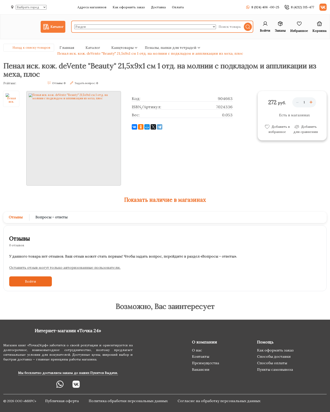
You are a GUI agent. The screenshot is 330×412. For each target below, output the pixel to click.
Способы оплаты (272, 363)
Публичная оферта (62, 401)
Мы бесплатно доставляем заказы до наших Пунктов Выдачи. (68, 373)
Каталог (93, 47)
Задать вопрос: (86, 83)
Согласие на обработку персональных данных (219, 401)
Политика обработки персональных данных (129, 401)
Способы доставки (274, 356)
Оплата (178, 7)
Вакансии (200, 369)
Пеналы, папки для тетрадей (170, 47)
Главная (66, 47)
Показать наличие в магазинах (165, 199)
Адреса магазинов (91, 7)
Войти (30, 281)
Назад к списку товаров (31, 48)
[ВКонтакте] (134, 127)
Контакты (200, 356)
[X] (153, 127)
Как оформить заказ (129, 7)
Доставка (158, 7)
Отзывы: (59, 83)
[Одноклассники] (140, 127)
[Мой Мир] (147, 127)
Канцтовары (122, 47)
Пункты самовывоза (275, 369)
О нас (197, 350)
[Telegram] (159, 127)
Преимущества (205, 363)
